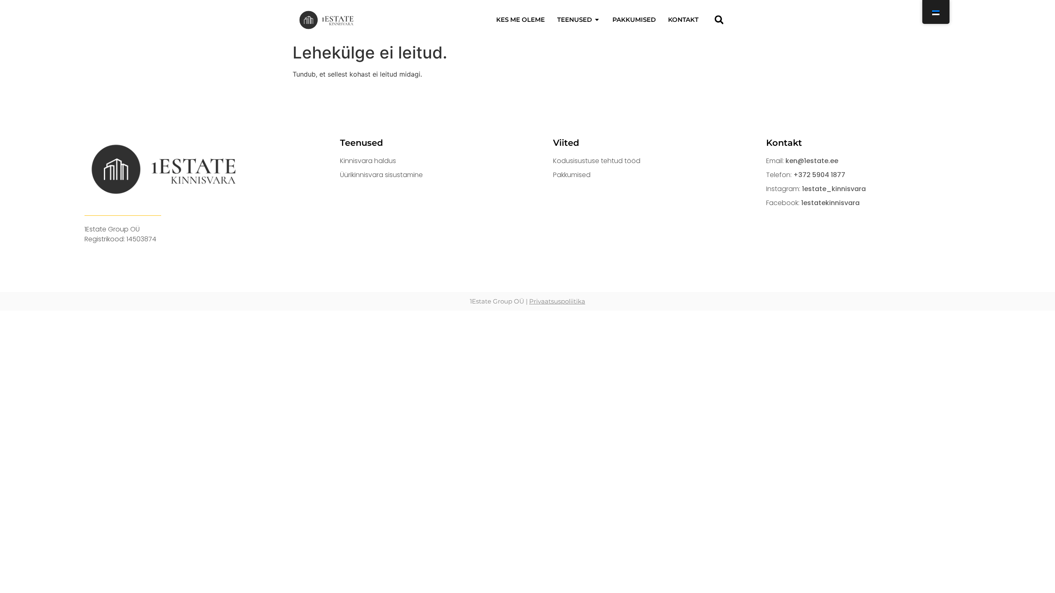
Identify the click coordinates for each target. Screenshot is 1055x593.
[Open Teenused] (597, 20)
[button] (719, 19)
